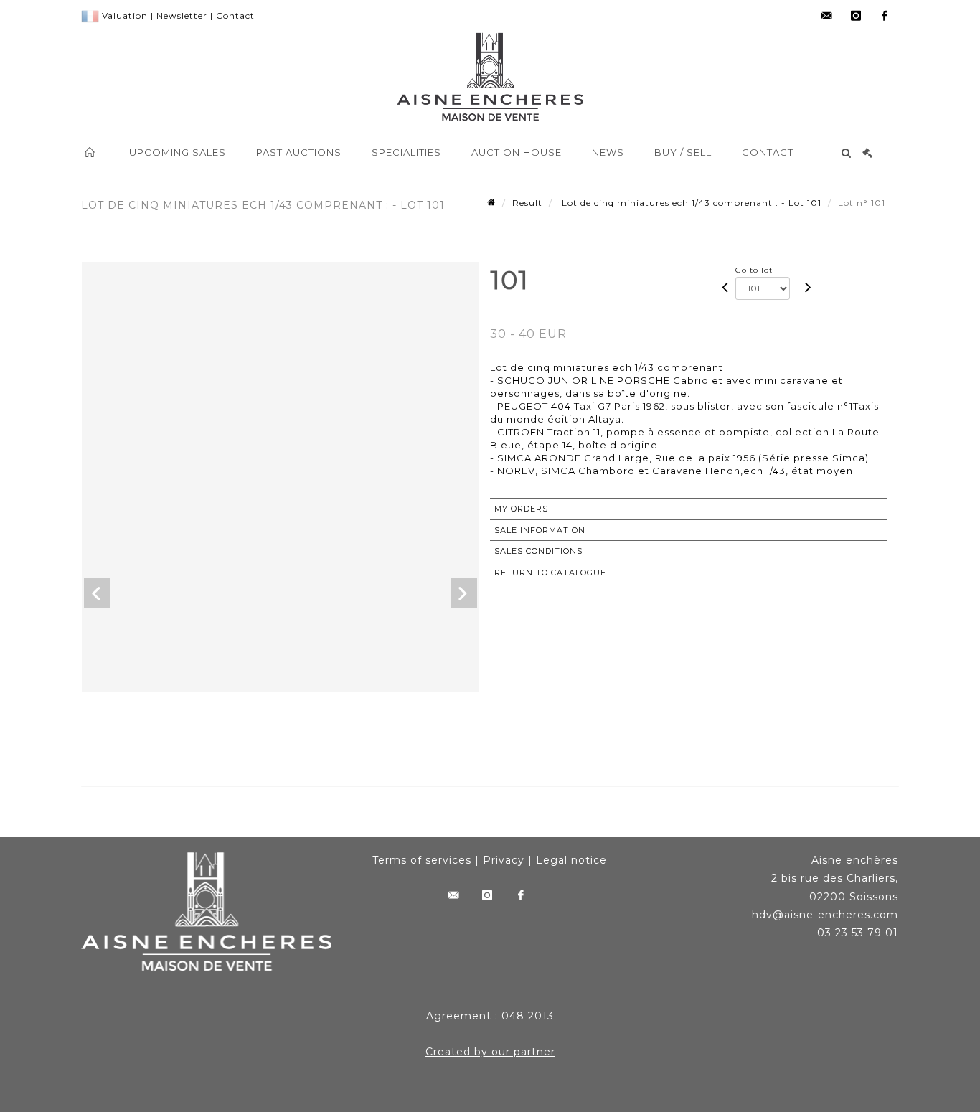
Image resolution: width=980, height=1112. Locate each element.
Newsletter (181, 15)
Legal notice (571, 860)
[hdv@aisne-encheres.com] (827, 16)
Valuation (125, 15)
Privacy (503, 860)
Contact (235, 15)
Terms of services (421, 860)
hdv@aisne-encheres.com (825, 914)
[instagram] (856, 16)
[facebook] (884, 16)
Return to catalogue (550, 572)
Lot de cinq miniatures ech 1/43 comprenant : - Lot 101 (690, 202)
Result (527, 202)
